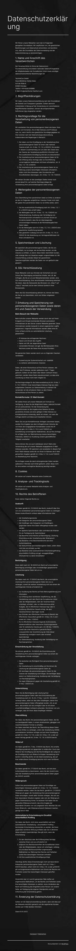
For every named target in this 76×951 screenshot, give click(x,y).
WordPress (64, 944)
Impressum (33, 934)
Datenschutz (42, 934)
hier (25, 111)
